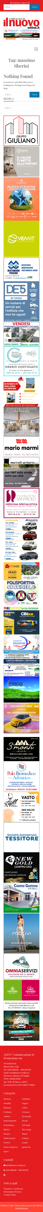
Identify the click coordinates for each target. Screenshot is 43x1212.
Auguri (25, 1103)
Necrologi (26, 1130)
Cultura (7, 1116)
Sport (6, 1151)
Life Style (26, 1125)
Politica (25, 1138)
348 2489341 (11, 1170)
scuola (25, 1143)
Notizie (7, 1134)
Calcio (25, 1108)
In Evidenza (9, 1125)
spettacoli (26, 1147)
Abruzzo (7, 1099)
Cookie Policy (10, 1195)
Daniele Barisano (21, 1208)
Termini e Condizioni (13, 1189)
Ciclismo (7, 1112)
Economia (26, 1116)
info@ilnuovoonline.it (19, 1073)
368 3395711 (23, 1170)
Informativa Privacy (13, 1192)
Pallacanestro (10, 1138)
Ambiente (26, 1099)
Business (7, 1108)
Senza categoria (10, 1147)
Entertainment (10, 1121)
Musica (7, 1130)
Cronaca (26, 1112)
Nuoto (25, 1134)
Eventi (25, 1121)
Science (7, 1143)
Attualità (7, 1103)
